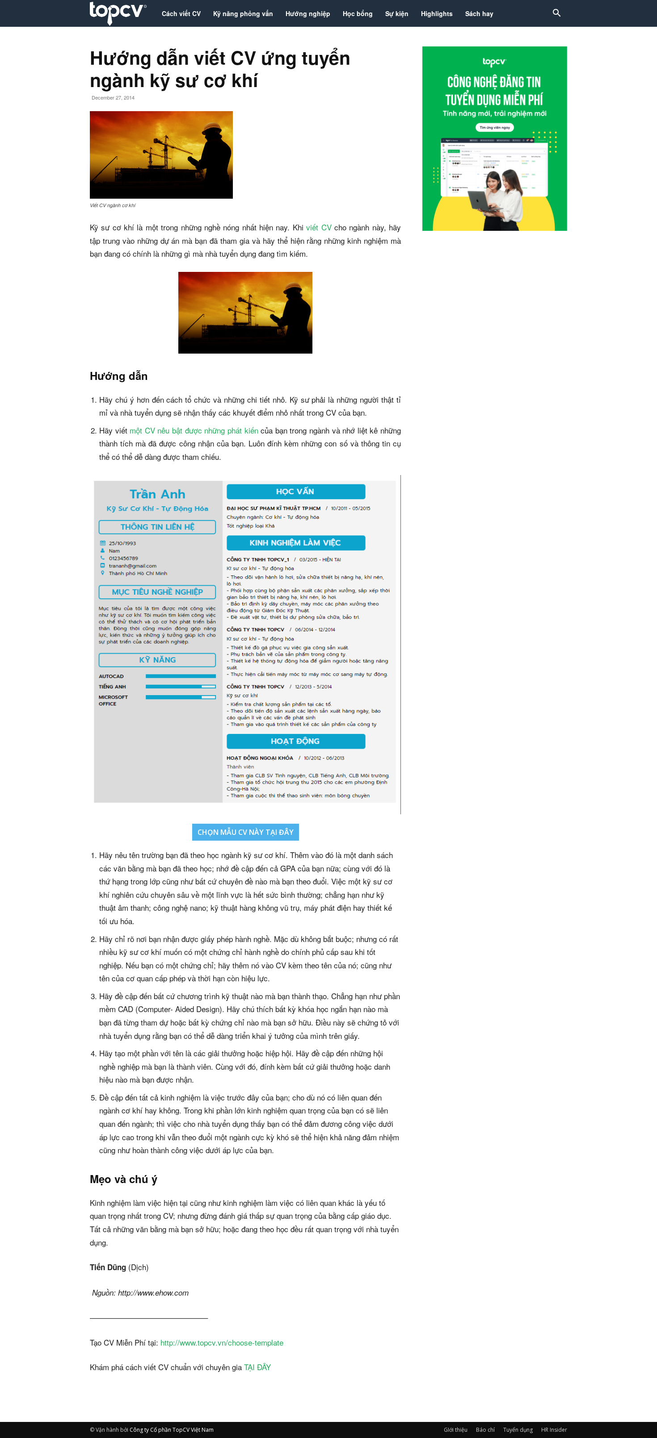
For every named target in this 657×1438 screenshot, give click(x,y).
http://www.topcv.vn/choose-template (221, 1342)
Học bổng (358, 13)
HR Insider (554, 1430)
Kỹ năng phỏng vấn (243, 13)
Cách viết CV (181, 13)
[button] (556, 14)
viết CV (318, 227)
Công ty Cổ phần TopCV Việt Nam (172, 1430)
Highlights (437, 13)
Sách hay (479, 13)
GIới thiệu (455, 1430)
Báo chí (485, 1430)
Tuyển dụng (518, 1430)
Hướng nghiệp (308, 13)
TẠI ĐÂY (257, 1366)
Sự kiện (397, 13)
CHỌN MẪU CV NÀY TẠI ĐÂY (246, 832)
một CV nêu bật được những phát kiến (194, 430)
